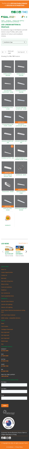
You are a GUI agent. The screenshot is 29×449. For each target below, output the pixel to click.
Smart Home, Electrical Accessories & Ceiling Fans (13, 311)
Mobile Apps (4, 341)
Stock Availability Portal (7, 296)
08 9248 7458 (4, 371)
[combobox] (4, 52)
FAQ (2, 344)
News (2, 323)
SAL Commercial (5, 293)
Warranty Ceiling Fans (7, 281)
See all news (22, 243)
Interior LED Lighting (18, 20)
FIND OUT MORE (9, 255)
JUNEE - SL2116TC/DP (9, 253)
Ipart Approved (5, 338)
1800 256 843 (4, 376)
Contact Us (4, 275)
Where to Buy (4, 284)
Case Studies (4, 326)
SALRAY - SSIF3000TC (19, 253)
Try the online (14, 3)
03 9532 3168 (4, 361)
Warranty (3, 278)
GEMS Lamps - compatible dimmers (10, 318)
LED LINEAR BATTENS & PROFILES (10, 22)
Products (8, 20)
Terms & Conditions (6, 287)
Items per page (11, 52)
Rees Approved (5, 332)
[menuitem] (3, 20)
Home (2, 20)
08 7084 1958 (4, 366)
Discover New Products (7, 301)
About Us (3, 269)
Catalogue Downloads (7, 329)
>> (27, 243)
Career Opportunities (7, 272)
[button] (5, 52)
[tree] (14, 42)
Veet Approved (5, 335)
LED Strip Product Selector (8, 315)
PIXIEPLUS (3, 290)
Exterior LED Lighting (6, 307)
